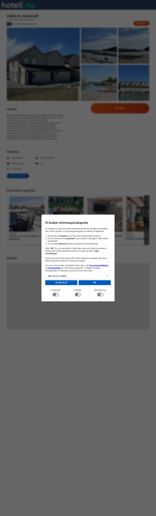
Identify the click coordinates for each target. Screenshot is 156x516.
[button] (78, 276)
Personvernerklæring (98, 265)
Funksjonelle (55, 290)
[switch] (56, 294)
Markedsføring (100, 290)
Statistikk (77, 290)
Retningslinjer (54, 268)
